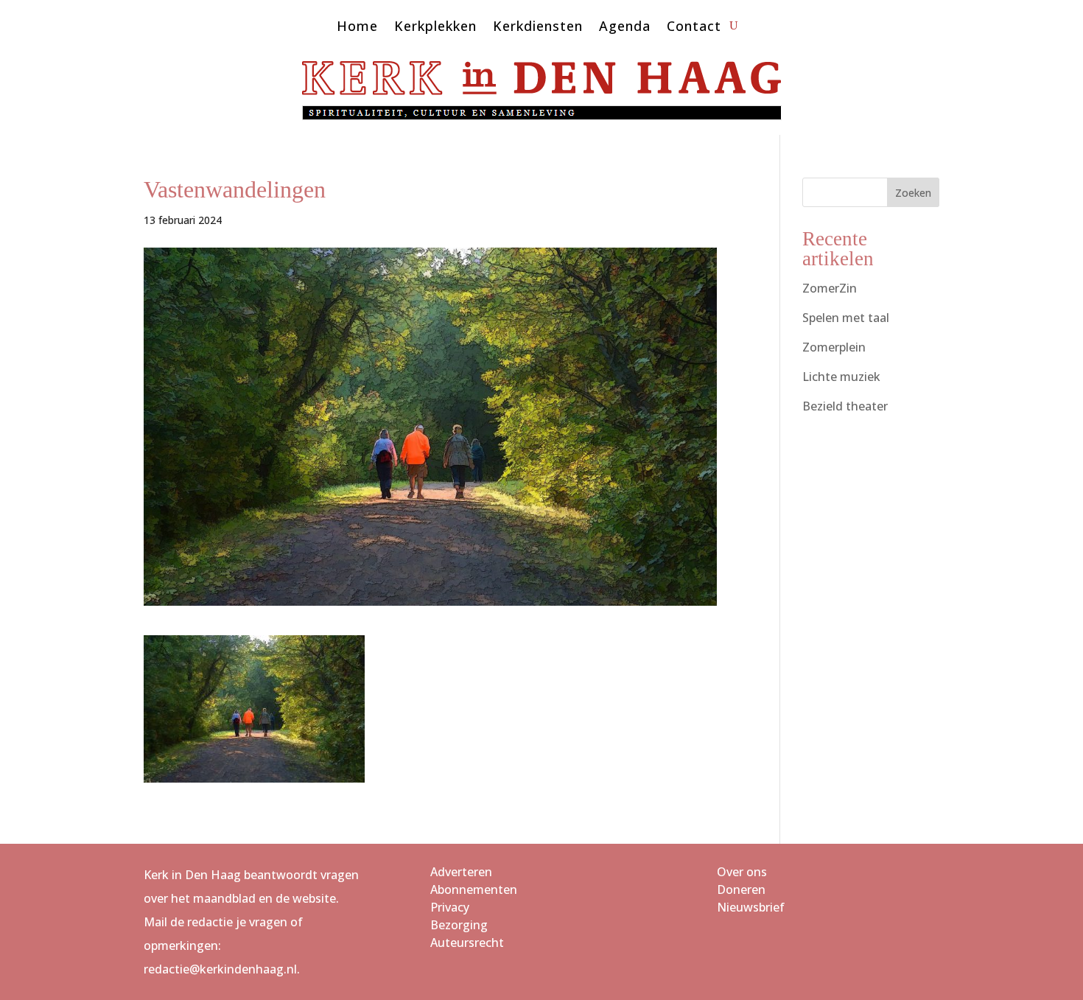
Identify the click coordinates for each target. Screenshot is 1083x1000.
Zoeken (913, 193)
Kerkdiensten (538, 28)
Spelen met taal (845, 318)
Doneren (741, 889)
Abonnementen (473, 889)
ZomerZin (829, 288)
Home (357, 28)
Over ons (742, 872)
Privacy (449, 907)
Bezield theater (845, 406)
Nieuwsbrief (751, 907)
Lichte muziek (841, 376)
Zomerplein (834, 347)
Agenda (625, 28)
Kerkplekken (435, 28)
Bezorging (459, 925)
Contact (694, 28)
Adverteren (461, 872)
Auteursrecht (467, 942)
